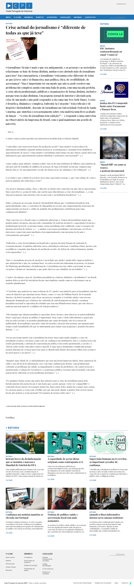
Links (116, 583)
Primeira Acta (10, 564)
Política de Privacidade (82, 583)
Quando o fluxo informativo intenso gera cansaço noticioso (106, 516)
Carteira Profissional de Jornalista (47, 559)
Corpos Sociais (11, 567)
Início (8, 17)
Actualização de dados (29, 569)
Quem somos (10, 557)
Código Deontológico (47, 564)
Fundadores (28, 557)
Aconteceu (52, 17)
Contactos (90, 17)
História (8, 560)
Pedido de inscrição (30, 565)
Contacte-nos (121, 4)
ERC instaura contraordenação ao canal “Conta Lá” (111, 51)
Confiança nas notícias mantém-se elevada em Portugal (24, 516)
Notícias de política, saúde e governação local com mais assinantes (63, 517)
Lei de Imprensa (48, 569)
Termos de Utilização (103, 583)
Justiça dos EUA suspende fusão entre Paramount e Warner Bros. (114, 106)
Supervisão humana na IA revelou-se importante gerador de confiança (108, 462)
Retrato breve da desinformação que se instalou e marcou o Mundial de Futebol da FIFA (23, 462)
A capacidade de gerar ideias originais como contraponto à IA (65, 460)
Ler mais (103, 74)
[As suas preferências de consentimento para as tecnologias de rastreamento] (130, 583)
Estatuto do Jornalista (46, 573)
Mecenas (78, 17)
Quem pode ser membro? (29, 561)
